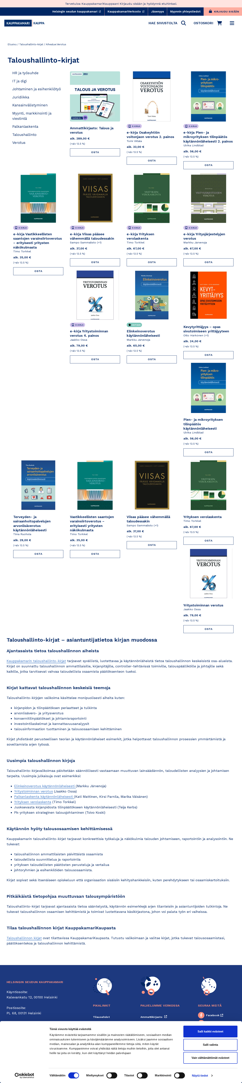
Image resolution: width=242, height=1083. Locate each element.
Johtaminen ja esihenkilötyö (36, 89)
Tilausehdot (101, 1016)
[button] (167, 23)
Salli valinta (210, 1044)
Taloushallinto (24, 134)
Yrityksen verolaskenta (32, 802)
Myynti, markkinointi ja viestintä (31, 116)
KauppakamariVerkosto (128, 11)
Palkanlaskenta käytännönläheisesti (44, 797)
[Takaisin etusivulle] (24, 23)
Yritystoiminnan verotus (33, 791)
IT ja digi (19, 81)
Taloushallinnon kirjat (24, 938)
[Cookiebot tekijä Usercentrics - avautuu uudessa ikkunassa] (24, 1075)
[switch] (111, 1075)
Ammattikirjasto (153, 1016)
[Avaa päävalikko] (232, 23)
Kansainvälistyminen (30, 105)
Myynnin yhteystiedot (185, 11)
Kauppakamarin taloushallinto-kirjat (36, 661)
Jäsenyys (157, 11)
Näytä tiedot (200, 1075)
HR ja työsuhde (25, 73)
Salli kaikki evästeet (210, 1031)
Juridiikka (20, 97)
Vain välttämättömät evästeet (210, 1057)
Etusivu (12, 44)
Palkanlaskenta (25, 126)
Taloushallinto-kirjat (31, 44)
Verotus (19, 142)
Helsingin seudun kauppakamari (78, 11)
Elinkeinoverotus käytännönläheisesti (45, 786)
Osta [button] (95, 152)
